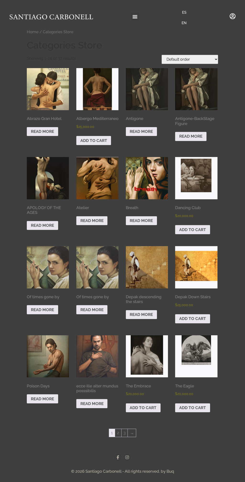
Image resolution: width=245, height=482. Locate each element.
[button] (135, 17)
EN (184, 23)
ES (184, 12)
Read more (42, 131)
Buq (170, 471)
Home (33, 31)
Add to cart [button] (93, 140)
